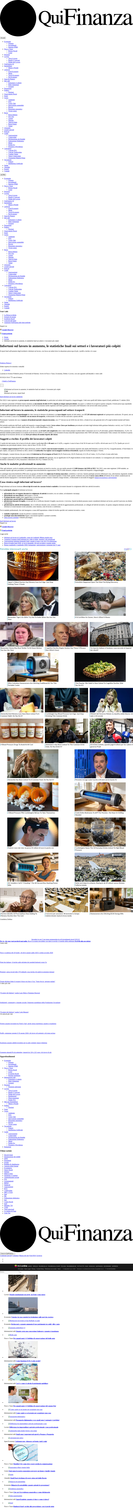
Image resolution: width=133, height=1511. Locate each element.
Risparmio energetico (15, 109)
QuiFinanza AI (9, 64)
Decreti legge (8, 1155)
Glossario (7, 128)
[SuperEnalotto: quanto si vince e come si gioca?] (68, 1496)
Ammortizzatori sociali (11, 1177)
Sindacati (7, 1185)
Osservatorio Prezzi (10, 94)
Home (6, 337)
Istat (5, 1194)
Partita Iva (11, 145)
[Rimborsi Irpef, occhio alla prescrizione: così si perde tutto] (68, 1503)
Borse (6, 113)
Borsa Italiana (12, 115)
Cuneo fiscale (8, 1202)
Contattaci (15, 1255)
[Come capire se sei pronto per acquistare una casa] (68, 1409)
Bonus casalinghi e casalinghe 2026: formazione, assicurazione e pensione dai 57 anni (32, 545)
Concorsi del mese (10, 321)
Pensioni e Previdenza (15, 147)
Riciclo (10, 107)
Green (6, 98)
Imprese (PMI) (13, 47)
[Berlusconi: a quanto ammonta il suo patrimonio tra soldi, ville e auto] (68, 1321)
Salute (6, 165)
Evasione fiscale (13, 1074)
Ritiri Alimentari (13, 85)
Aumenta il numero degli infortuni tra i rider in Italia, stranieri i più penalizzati (29, 539)
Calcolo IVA (12, 150)
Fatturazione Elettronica (16, 141)
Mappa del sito (24, 1255)
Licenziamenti (8, 1181)
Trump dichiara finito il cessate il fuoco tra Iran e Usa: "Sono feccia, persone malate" (27, 981)
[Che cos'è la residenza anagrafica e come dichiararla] (68, 1489)
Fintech (10, 162)
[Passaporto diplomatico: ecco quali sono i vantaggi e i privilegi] (68, 1417)
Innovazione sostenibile (16, 105)
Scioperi (11, 86)
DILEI (86, 1266)
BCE (5, 1189)
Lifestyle (7, 70)
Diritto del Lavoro (14, 62)
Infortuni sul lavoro (9, 521)
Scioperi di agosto (10, 317)
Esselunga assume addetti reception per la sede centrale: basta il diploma (23, 1043)
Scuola (6, 1162)
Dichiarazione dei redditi (12, 1157)
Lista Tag (7, 1213)
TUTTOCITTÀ (80, 1266)
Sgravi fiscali (8, 1170)
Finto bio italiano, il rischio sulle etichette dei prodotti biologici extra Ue (23, 962)
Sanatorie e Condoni (11, 1175)
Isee (5, 1200)
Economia (7, 41)
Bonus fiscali (12, 1070)
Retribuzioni (12, 1096)
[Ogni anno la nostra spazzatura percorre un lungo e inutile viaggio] (68, 1467)
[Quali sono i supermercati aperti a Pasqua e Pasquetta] (68, 1431)
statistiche (19, 397)
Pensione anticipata (14, 1087)
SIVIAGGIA (92, 1266)
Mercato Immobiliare (11, 1102)
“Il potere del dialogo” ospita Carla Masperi (14, 1012)
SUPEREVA (115, 1266)
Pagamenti (7, 1160)
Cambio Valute (13, 154)
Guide (6, 133)
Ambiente (11, 100)
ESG (10, 101)
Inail (1, 397)
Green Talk (12, 103)
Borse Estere (12, 124)
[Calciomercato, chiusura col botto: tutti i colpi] (68, 1438)
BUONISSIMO (107, 1266)
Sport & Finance (9, 79)
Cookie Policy (40, 1269)
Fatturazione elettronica (11, 1198)
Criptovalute (12, 137)
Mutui (10, 143)
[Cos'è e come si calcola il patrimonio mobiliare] (68, 1372)
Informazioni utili (9, 1077)
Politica (6, 90)
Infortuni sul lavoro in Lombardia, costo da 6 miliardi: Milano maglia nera (28, 537)
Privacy (34, 1269)
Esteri (6, 96)
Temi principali (9, 1209)
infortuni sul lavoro (9, 397)
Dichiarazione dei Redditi (16, 139)
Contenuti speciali (6, 1255)
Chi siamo (20, 1269)
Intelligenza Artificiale (15, 163)
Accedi (3, 38)
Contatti (6, 171)
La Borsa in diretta (10, 315)
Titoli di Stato (12, 122)
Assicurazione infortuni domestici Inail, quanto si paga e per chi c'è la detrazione (30, 541)
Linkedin (7, 370)
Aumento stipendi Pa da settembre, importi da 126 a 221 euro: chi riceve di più (25, 1052)
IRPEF (6, 1183)
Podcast (6, 132)
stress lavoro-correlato (11, 517)
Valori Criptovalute (14, 156)
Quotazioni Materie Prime (16, 158)
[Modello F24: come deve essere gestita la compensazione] (68, 1452)
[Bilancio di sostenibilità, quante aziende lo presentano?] (68, 1482)
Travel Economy (13, 75)
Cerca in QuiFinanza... (7, 1253)
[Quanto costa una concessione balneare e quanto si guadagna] (68, 1328)
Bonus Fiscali (12, 51)
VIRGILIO (35, 1266)
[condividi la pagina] (2, 385)
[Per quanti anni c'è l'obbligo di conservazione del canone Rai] (68, 1394)
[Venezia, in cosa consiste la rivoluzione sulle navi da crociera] (68, 1306)
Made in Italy (8, 1174)
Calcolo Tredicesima (15, 152)
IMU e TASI (8, 1192)
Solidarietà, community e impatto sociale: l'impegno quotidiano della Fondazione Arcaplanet (30, 1002)
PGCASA (63, 1266)
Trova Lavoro (12, 58)
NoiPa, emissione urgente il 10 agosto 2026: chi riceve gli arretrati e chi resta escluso (27, 1033)
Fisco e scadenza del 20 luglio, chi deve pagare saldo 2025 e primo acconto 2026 (26, 953)
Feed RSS (32, 1255)
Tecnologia (7, 160)
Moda (10, 73)
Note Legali (27, 1269)
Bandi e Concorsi (14, 60)
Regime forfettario (14, 1075)
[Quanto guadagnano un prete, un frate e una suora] (68, 1283)
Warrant (11, 120)
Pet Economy (12, 77)
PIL (5, 1196)
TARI (6, 1207)
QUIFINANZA (99, 1266)
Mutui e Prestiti (13, 68)
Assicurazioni (12, 135)
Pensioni (7, 55)
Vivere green (12, 111)
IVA (5, 1179)
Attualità (7, 167)
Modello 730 (8, 1205)
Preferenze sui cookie (51, 1269)
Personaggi (7, 88)
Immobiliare (8, 66)
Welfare (6, 1172)
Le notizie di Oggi (10, 1211)
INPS (6, 1159)
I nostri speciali (9, 130)
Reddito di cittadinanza (11, 1164)
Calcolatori (7, 148)
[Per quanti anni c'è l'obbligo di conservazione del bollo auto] (68, 1335)
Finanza (11, 43)
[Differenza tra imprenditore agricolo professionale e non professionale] (68, 1424)
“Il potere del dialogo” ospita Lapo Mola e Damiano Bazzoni (20, 993)
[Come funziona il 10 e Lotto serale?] (68, 1349)
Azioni (10, 118)
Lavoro (6, 56)
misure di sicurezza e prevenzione (106, 477)
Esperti (6, 169)
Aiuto (59, 1269)
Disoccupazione (13, 1098)
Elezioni (11, 92)
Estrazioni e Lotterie (15, 83)
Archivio (39, 1255)
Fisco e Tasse (8, 49)
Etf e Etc (11, 117)
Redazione (7, 1147)
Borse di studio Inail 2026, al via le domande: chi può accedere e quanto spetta (29, 543)
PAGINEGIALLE (43, 1266)
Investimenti (12, 45)
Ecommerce (8, 1168)
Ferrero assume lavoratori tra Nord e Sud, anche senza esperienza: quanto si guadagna (28, 1024)
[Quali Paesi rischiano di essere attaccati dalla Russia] (68, 1475)
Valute (10, 126)
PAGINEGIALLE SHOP (54, 1266)
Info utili (7, 81)
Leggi (10, 53)
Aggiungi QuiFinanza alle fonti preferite (17, 322)
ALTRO (3, 175)
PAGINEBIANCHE (71, 1266)
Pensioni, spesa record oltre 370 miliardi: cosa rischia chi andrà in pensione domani (27, 972)
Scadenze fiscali (9, 319)
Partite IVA (12, 1100)
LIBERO (30, 1266)
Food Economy (13, 71)
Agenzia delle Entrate (11, 1166)
